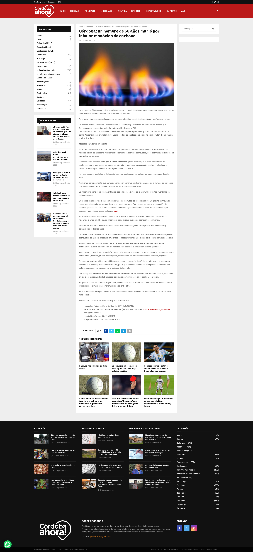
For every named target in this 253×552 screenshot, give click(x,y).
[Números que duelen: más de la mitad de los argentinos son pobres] (41, 439)
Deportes (135, 11)
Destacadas (42, 51)
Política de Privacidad (209, 549)
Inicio (63, 11)
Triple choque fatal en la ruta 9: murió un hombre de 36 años (61, 197)
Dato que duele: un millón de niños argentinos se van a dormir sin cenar (62, 482)
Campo (40, 39)
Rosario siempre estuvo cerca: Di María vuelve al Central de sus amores (156, 368)
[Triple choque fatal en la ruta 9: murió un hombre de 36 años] (44, 197)
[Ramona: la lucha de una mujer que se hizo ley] (136, 469)
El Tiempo (172, 11)
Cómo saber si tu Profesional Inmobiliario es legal (157, 451)
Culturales (41, 43)
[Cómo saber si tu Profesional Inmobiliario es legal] (136, 454)
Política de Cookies (171, 549)
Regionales (42, 93)
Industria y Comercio (46, 70)
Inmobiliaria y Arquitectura (48, 74)
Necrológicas (43, 82)
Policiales (90, 11)
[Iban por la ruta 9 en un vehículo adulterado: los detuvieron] (44, 176)
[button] (8, 544)
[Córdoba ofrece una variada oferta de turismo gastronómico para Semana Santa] (89, 484)
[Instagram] (194, 528)
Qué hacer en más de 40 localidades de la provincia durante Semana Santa (109, 452)
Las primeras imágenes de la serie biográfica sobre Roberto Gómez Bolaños (158, 482)
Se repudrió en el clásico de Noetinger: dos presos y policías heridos (125, 368)
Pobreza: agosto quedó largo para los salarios (62, 451)
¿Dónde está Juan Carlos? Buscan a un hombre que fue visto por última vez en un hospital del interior (62, 133)
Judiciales (106, 11)
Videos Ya (41, 109)
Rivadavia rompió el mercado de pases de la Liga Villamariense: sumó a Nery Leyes (158, 402)
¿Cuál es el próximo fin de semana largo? (108, 436)
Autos (39, 35)
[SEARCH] (213, 28)
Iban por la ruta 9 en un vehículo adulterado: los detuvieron (61, 176)
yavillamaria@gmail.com (100, 536)
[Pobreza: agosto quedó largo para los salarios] (41, 454)
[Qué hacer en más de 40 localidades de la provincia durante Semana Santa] (89, 453)
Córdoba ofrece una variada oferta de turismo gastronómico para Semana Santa (110, 483)
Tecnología (42, 105)
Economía (41, 55)
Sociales (41, 97)
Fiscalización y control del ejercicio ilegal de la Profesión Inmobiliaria (158, 437)
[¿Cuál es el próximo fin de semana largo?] (89, 439)
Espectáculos (153, 11)
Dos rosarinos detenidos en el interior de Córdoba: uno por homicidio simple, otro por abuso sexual (61, 221)
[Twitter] (186, 528)
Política (122, 11)
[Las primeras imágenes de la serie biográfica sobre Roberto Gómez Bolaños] (136, 484)
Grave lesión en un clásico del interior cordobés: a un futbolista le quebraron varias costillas (93, 402)
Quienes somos (156, 549)
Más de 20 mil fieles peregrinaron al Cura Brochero (60, 156)
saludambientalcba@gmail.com (156, 309)
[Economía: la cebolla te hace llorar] (41, 469)
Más (183, 11)
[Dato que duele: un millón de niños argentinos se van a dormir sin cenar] (41, 484)
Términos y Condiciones (189, 549)
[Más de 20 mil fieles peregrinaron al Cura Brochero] (44, 156)
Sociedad (74, 11)
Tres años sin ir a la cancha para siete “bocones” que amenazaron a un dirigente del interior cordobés (125, 402)
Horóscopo (42, 66)
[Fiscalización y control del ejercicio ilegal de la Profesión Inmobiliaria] (136, 439)
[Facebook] (179, 528)
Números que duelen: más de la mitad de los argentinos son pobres (63, 437)
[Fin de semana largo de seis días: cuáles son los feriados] (89, 469)
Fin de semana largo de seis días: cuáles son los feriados (110, 466)
